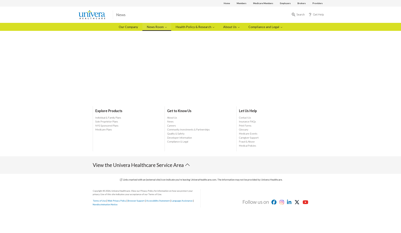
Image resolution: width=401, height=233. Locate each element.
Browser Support (136, 200)
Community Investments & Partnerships (188, 129)
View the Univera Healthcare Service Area (139, 165)
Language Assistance (182, 200)
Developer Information (179, 137)
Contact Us (245, 117)
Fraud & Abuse (247, 141)
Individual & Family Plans (108, 117)
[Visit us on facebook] (273, 203)
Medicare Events (248, 133)
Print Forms (245, 125)
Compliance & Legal (177, 141)
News (170, 121)
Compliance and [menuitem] (263, 27)
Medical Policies (247, 145)
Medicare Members (263, 3)
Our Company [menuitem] (128, 27)
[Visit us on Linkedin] (289, 203)
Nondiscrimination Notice (105, 204)
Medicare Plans (103, 129)
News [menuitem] (155, 27)
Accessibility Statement (158, 200)
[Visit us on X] (296, 203)
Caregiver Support (249, 137)
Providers (317, 3)
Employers (285, 3)
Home (227, 3)
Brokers (301, 3)
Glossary (243, 129)
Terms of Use (99, 200)
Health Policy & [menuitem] (193, 27)
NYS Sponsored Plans (106, 125)
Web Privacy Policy (117, 200)
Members (241, 3)
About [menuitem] (230, 27)
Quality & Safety (176, 133)
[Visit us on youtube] (305, 203)
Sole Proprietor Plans (106, 121)
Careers (171, 125)
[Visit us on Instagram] (282, 203)
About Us (172, 117)
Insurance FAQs (247, 121)
